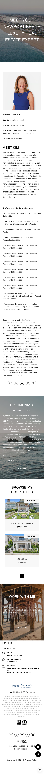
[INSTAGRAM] (28, 383)
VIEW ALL (22, 468)
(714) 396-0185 (12, 661)
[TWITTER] (27, 735)
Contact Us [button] (22, 627)
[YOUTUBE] (22, 383)
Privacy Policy (30, 760)
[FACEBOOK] (10, 383)
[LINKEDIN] (34, 383)
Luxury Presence (22, 749)
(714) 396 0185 (17, 125)
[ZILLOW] (16, 383)
